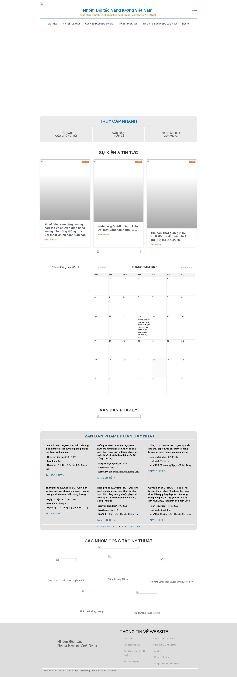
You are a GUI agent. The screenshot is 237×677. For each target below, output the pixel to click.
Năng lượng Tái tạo (118, 579)
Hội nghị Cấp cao (71, 24)
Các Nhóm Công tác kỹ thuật (99, 24)
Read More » (50, 239)
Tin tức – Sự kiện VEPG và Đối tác (160, 24)
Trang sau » (134, 526)
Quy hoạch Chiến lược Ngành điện (66, 580)
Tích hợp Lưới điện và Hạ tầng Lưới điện (170, 582)
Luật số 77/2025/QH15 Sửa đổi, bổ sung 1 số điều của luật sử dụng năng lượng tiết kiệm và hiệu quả (67, 448)
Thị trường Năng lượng (147, 613)
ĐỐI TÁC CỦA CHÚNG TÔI (66, 134)
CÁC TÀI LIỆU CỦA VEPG (171, 134)
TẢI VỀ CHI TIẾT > (55, 475)
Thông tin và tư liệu (128, 24)
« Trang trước (104, 526)
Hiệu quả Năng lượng (92, 611)
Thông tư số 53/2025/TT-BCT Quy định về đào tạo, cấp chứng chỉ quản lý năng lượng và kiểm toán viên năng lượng (67, 491)
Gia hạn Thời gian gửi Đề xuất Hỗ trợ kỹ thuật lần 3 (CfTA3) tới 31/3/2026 (168, 236)
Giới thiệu (52, 24)
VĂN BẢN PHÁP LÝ (118, 134)
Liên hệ (185, 24)
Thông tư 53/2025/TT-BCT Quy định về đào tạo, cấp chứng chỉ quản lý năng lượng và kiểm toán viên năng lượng (169, 448)
